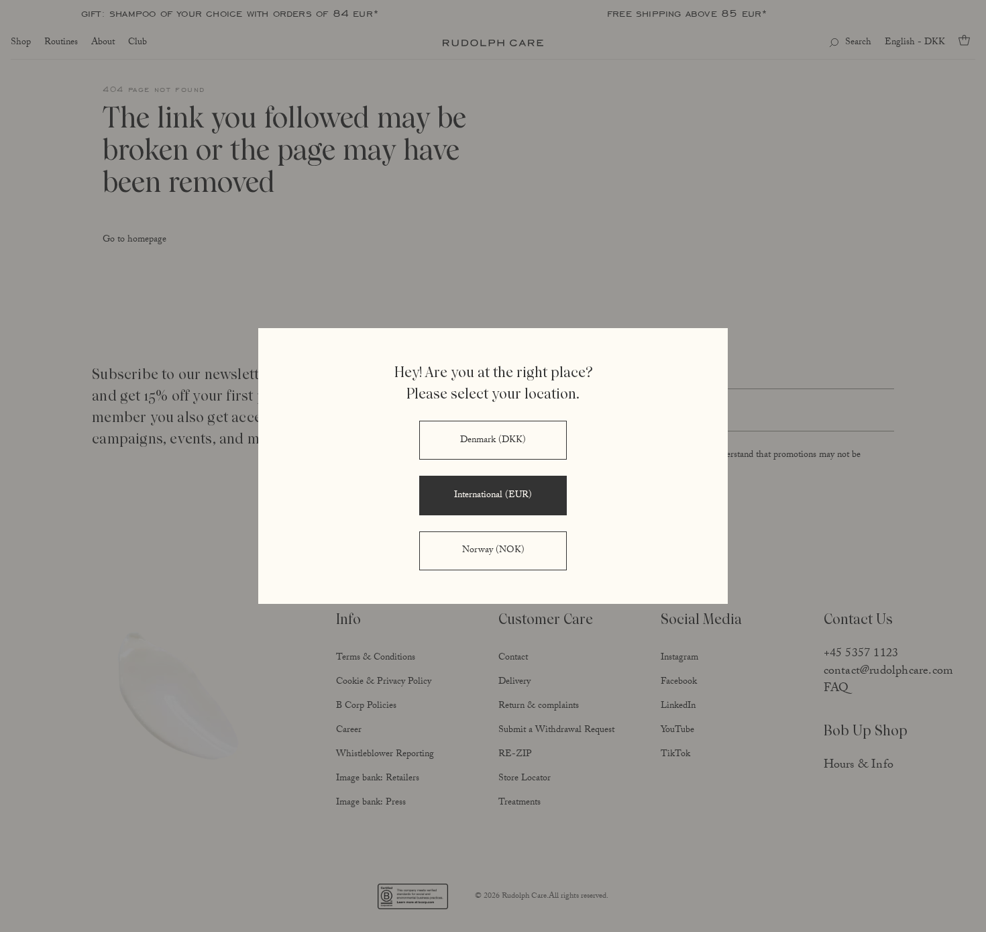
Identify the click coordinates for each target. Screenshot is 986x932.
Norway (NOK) (493, 551)
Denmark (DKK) (493, 441)
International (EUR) (493, 496)
